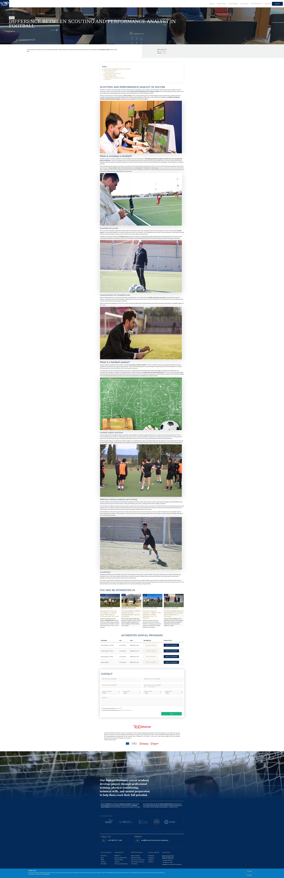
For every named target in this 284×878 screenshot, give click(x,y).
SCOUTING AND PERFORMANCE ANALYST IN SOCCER (117, 69)
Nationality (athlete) (106, 691)
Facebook (151, 855)
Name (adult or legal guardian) (108, 678)
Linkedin (150, 859)
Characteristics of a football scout (113, 73)
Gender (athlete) (147, 691)
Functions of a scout (110, 72)
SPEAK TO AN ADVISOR (171, 645)
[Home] (4, 3)
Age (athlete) (126, 691)
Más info (47, 874)
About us (212, 3)
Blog (11, 17)
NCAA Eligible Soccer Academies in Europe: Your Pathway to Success (173, 613)
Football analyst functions (111, 76)
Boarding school (221, 3)
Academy (164, 53)
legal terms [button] (117, 708)
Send (171, 713)
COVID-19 (117, 855)
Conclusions (108, 79)
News (102, 595)
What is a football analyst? (110, 75)
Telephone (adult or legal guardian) (152, 685)
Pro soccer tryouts (256, 3)
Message (104, 697)
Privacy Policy (119, 859)
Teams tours (267, 3)
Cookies (117, 861)
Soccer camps (244, 3)
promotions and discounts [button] (125, 710)
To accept (249, 871)
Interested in (168, 691)
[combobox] (145, 686)
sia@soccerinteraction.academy (154, 840)
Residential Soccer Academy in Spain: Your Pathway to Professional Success (109, 613)
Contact (277, 4)
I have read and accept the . (111, 708)
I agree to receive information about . (117, 710)
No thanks (249, 875)
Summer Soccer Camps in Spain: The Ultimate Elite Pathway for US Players (152, 614)
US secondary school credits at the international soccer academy (130, 613)
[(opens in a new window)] (106, 821)
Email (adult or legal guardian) (109, 685)
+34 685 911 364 (115, 840)
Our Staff (103, 863)
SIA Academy (163, 51)
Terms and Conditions (121, 863)
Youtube (150, 861)
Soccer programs (233, 3)
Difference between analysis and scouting (114, 78)
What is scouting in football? (110, 70)
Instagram (151, 857)
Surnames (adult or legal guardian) (151, 678)
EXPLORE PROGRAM (151, 645)
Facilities (103, 855)
